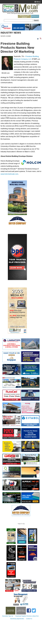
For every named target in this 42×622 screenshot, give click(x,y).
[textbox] (18, 20)
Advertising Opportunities (17, 618)
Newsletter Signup (24, 16)
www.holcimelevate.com (9, 174)
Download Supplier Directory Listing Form (27, 616)
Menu (38, 2)
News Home (6, 36)
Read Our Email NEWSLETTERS (10, 611)
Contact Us (29, 618)
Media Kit (35, 16)
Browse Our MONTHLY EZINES (21, 611)
